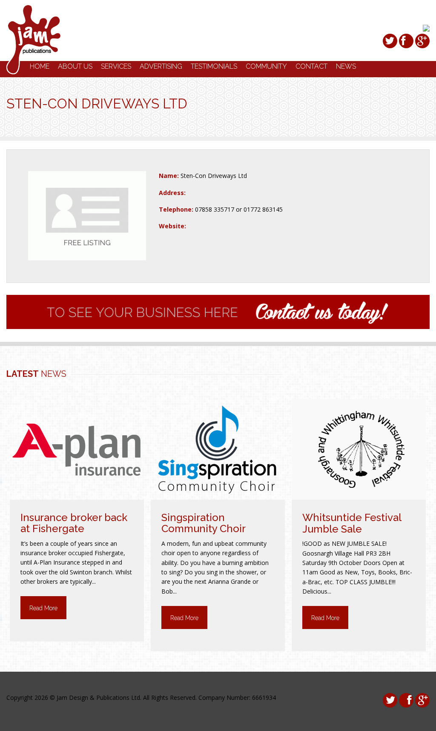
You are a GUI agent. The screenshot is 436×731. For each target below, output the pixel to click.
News (346, 66)
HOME (39, 66)
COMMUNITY (266, 66)
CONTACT (311, 66)
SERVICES (116, 66)
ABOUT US (75, 66)
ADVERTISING (161, 66)
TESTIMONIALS (214, 66)
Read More (43, 608)
